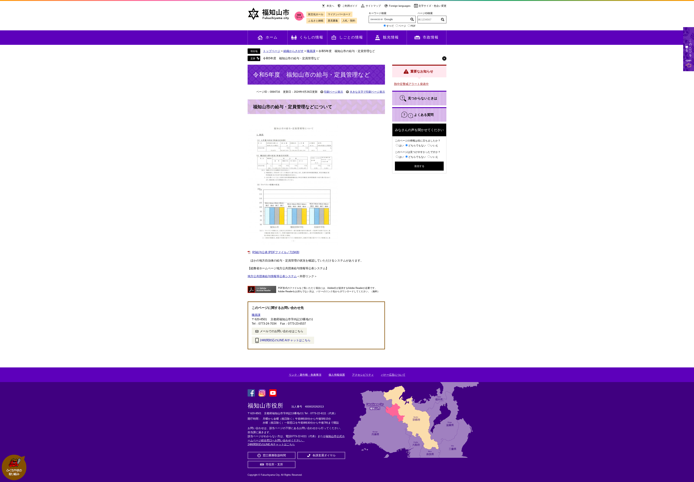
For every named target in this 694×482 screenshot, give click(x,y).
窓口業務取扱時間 (274, 455)
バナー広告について (393, 374)
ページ (402, 25)
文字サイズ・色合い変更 (432, 5)
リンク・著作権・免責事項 (305, 374)
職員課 (311, 51)
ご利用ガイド (349, 5)
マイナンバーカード (339, 14)
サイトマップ (373, 5)
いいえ (434, 145)
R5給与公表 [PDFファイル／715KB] (275, 252)
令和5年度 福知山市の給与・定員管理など (291, 58)
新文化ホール (315, 14)
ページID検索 (425, 13)
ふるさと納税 (315, 20)
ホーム (272, 37)
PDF (413, 25)
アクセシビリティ (363, 374)
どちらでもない (417, 145)
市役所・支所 (274, 464)
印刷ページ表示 (333, 91)
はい (401, 145)
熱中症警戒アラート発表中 (411, 83)
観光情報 (391, 37)
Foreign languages (399, 5)
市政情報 (431, 37)
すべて (390, 25)
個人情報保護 (337, 374)
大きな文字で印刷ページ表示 (367, 91)
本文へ (330, 5)
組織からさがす (293, 51)
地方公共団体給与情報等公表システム (272, 276)
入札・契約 (348, 20)
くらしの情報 (311, 37)
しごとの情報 (351, 37)
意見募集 (333, 20)
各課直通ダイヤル (324, 455)
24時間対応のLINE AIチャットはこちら (285, 340)
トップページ (271, 51)
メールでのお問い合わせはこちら (281, 331)
